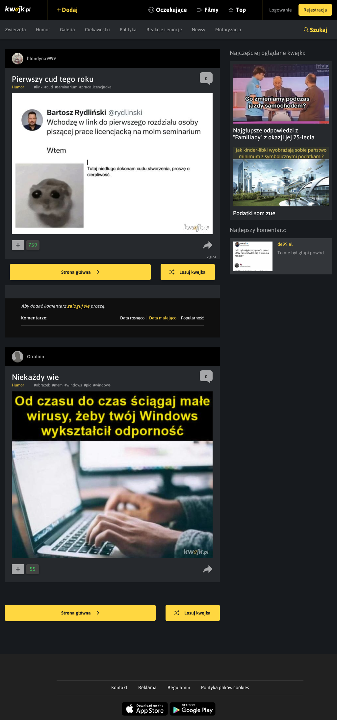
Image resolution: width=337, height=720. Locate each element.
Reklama (147, 687)
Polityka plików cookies (225, 687)
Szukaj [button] (318, 29)
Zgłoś (212, 257)
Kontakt (119, 687)
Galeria (67, 29)
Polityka (128, 29)
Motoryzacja (228, 29)
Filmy (211, 9)
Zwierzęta (15, 29)
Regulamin (179, 687)
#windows (73, 385)
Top (241, 9)
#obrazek (42, 385)
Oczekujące (171, 9)
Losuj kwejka (192, 272)
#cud (48, 87)
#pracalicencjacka (95, 87)
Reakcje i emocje (164, 29)
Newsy (198, 29)
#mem (57, 385)
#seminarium (66, 87)
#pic (87, 385)
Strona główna (76, 272)
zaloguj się (78, 306)
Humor (43, 29)
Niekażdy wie (35, 377)
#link (38, 87)
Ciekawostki (97, 29)
